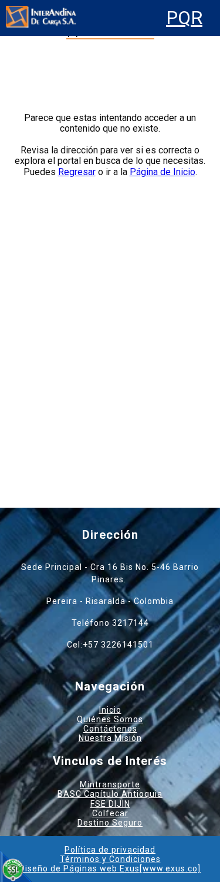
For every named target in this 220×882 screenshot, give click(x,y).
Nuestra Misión (110, 738)
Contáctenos (110, 728)
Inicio (110, 710)
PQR (184, 18)
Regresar (77, 171)
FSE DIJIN (110, 804)
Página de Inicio (162, 171)
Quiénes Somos (110, 719)
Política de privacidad (110, 849)
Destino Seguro (110, 822)
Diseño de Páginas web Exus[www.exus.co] (110, 868)
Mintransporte (110, 784)
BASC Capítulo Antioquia (110, 794)
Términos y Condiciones (110, 859)
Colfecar (110, 813)
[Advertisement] (110, 321)
